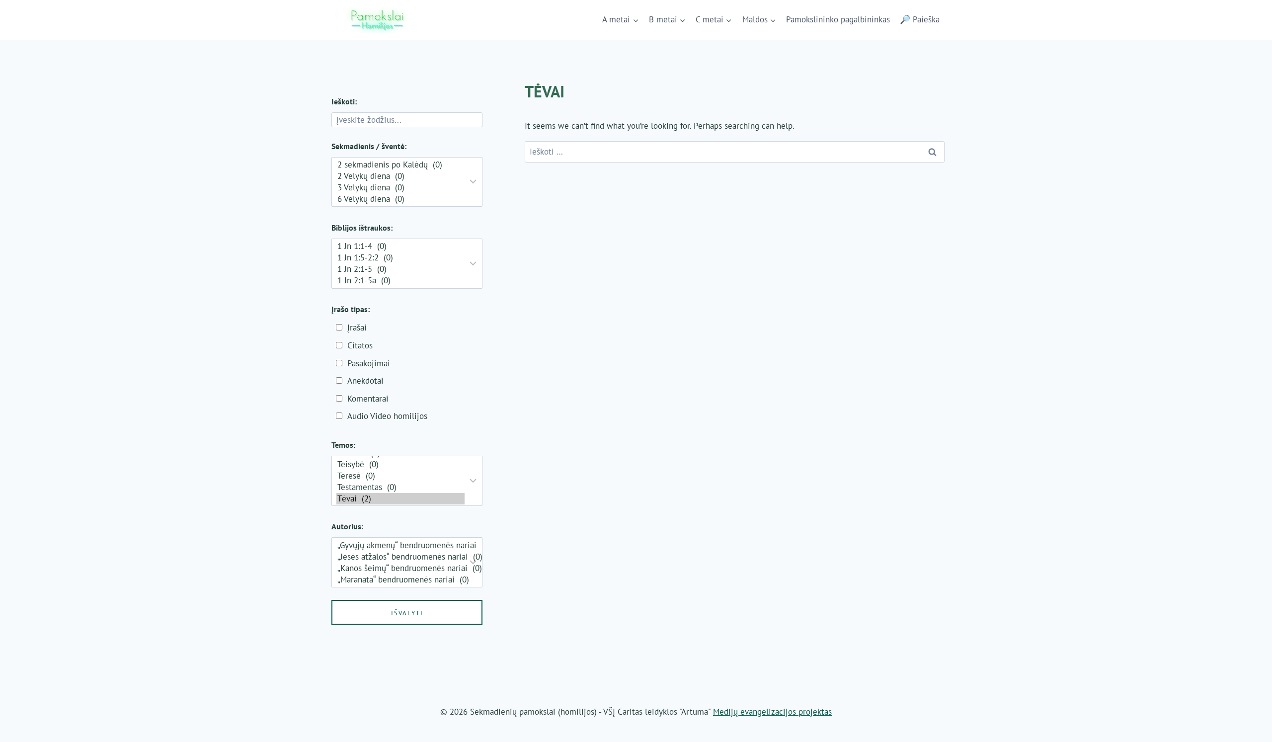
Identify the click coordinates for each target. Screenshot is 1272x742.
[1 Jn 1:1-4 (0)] (400, 246)
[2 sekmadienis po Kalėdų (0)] (400, 164)
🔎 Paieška (920, 19)
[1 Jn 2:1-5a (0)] (400, 280)
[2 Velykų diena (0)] (400, 176)
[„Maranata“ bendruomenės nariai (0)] (400, 579)
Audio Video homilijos (387, 416)
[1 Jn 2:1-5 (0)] (400, 269)
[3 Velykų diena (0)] (400, 187)
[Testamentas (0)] (400, 487)
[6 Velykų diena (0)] (400, 199)
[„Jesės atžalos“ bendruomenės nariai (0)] (400, 557)
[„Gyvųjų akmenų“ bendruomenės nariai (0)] (400, 545)
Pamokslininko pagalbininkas (838, 19)
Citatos (360, 345)
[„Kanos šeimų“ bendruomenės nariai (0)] (400, 568)
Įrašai (357, 327)
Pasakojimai (368, 363)
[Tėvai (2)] (400, 498)
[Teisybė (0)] (400, 464)
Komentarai (368, 398)
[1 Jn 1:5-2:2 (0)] (400, 257)
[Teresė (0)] (400, 476)
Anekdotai (365, 380)
